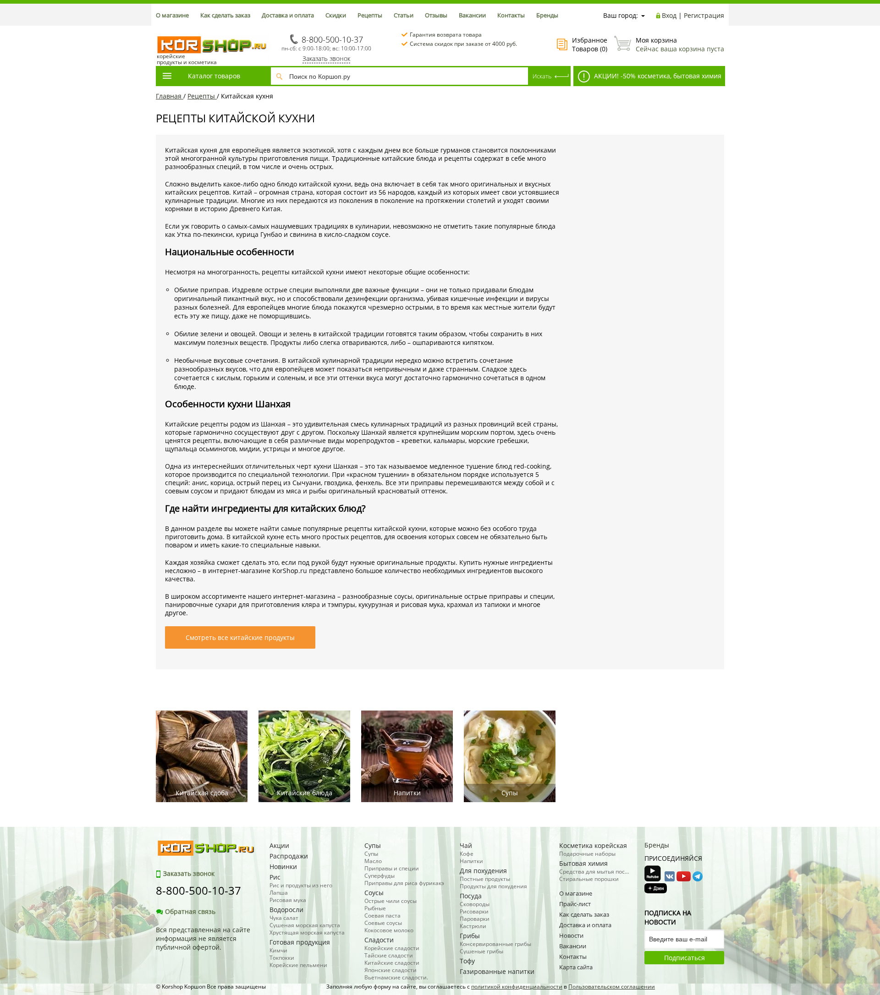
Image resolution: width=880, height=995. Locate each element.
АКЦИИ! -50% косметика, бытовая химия (656, 75)
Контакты (511, 15)
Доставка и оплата (288, 15)
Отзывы (436, 15)
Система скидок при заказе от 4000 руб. (463, 44)
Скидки (335, 15)
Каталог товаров (214, 75)
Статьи (403, 15)
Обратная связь (190, 911)
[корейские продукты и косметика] (160, 30)
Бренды (547, 15)
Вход (669, 15)
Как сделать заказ (225, 15)
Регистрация (704, 15)
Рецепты (370, 15)
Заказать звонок (326, 58)
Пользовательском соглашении (611, 986)
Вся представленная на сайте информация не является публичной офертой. (203, 938)
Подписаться (684, 957)
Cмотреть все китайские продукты (240, 637)
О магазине (172, 15)
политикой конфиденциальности (516, 986)
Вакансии (472, 15)
